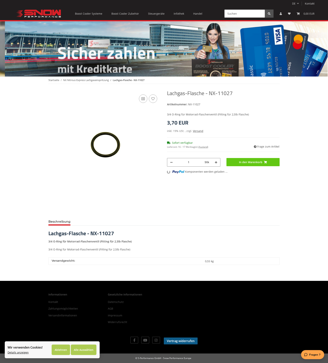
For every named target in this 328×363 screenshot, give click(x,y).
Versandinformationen (62, 315)
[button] (281, 13)
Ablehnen (61, 350)
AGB (110, 308)
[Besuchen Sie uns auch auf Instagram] (156, 340)
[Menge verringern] (171, 162)
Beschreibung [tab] (59, 221)
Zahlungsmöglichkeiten (63, 308)
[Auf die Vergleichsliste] (143, 99)
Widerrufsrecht (117, 322)
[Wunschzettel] (289, 13)
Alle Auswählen (83, 350)
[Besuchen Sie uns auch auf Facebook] (134, 340)
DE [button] (294, 3)
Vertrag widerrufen (181, 341)
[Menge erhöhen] (216, 162)
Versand (198, 131)
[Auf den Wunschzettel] (153, 99)
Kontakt (310, 3)
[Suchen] (269, 14)
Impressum (115, 315)
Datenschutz (116, 302)
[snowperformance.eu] (38, 13)
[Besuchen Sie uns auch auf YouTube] (145, 340)
